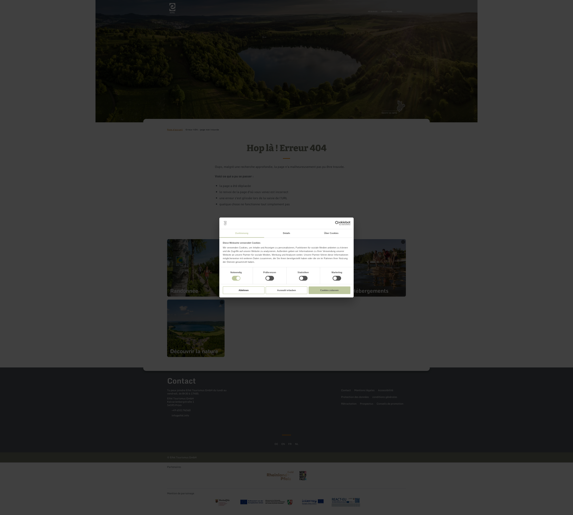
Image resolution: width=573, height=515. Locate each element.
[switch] (269, 278)
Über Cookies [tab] (331, 233)
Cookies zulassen (329, 290)
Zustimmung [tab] (241, 233)
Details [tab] (286, 233)
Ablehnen (244, 290)
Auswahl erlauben (286, 290)
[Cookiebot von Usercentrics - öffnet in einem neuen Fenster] (337, 223)
